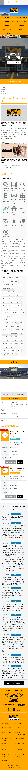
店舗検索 (6, 723)
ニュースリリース (20, 728)
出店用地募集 (20, 738)
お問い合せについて (8, 750)
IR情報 (5, 743)
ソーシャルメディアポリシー (20, 756)
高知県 (3, 89)
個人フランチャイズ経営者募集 (20, 734)
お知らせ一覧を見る (15, 683)
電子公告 (6, 760)
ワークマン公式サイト (14, 10)
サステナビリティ (20, 745)
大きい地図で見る (8, 394)
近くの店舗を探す (14, 398)
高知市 (3, 91)
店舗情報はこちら (15, 81)
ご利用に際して (20, 749)
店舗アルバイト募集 (8, 739)
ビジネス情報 (7, 727)
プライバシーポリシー (8, 756)
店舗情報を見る (10, 462)
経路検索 (21, 394)
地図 (20, 462)
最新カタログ (7, 732)
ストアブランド (20, 723)
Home (2, 86)
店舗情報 (3, 87)
